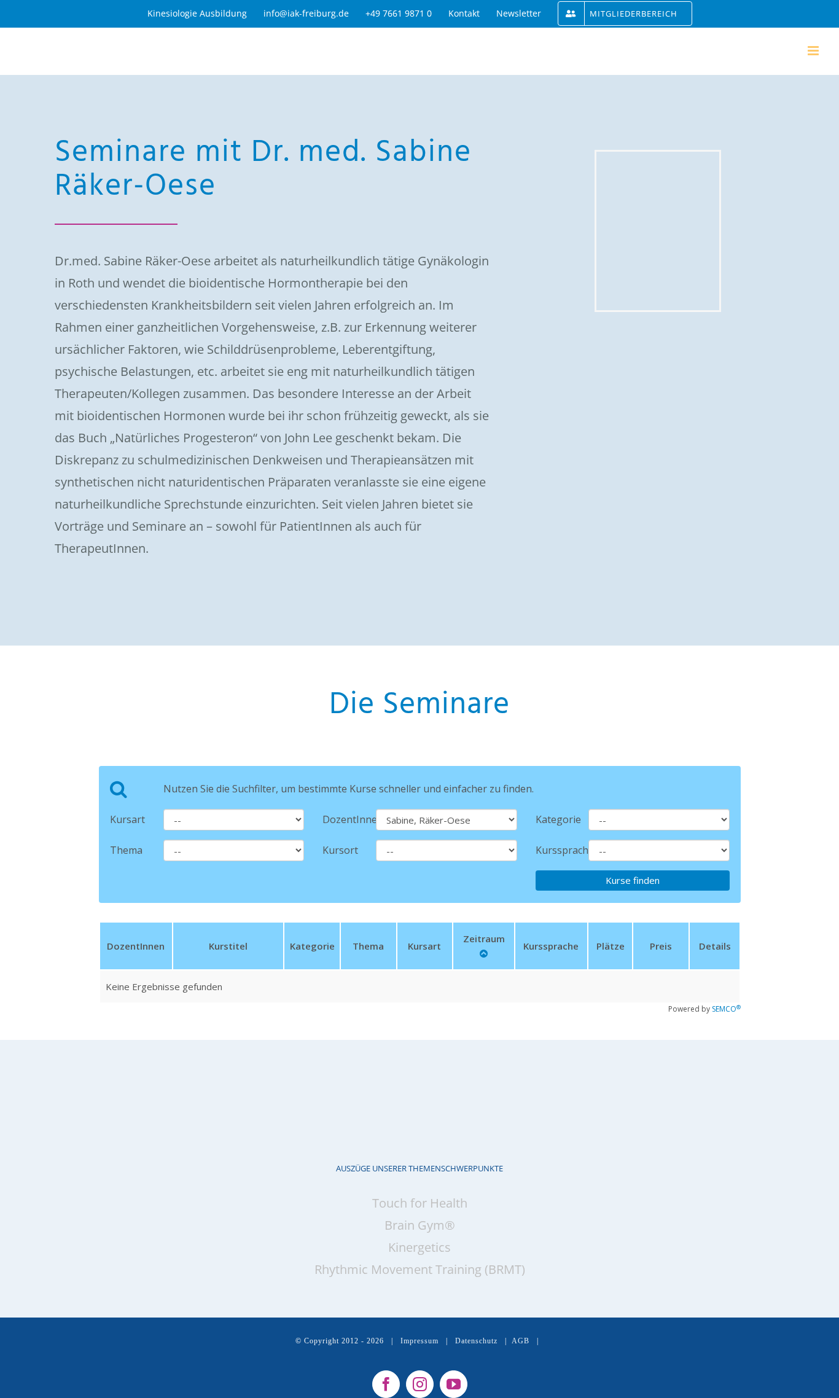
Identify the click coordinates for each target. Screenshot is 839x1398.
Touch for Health (419, 1203)
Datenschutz (476, 1341)
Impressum (419, 1341)
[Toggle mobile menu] (814, 50)
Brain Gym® (419, 1225)
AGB (520, 1341)
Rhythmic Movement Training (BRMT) (419, 1269)
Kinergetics (419, 1247)
